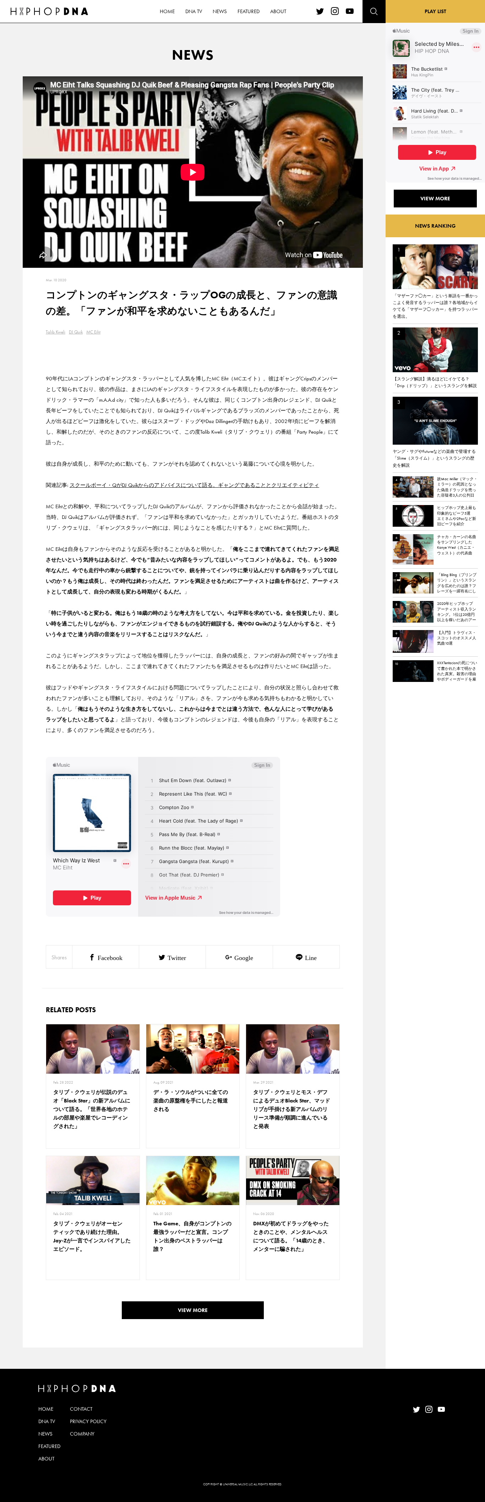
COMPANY (82, 1433)
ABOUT (278, 11)
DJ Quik (76, 332)
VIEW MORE (193, 1310)
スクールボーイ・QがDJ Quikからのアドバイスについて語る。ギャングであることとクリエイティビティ (194, 485)
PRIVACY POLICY (88, 1421)
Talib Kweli (55, 332)
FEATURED (249, 11)
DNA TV (193, 11)
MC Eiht (93, 332)
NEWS (220, 11)
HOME (167, 11)
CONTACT (81, 1408)
